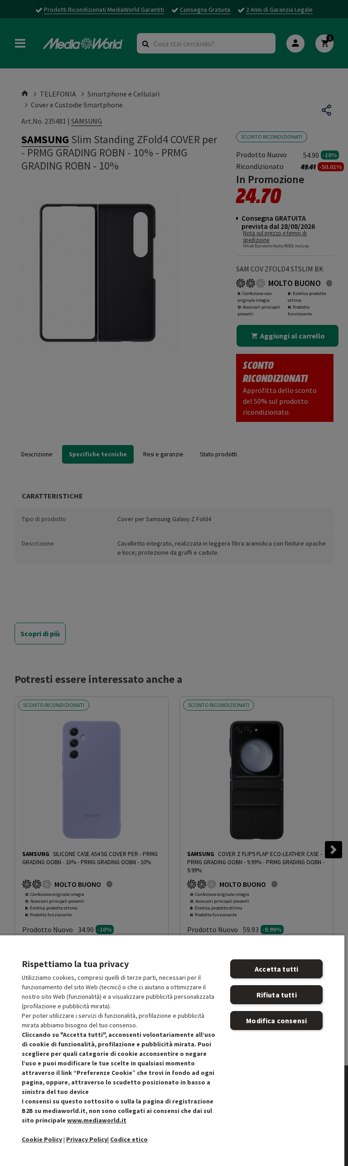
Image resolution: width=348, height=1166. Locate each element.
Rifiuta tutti (276, 994)
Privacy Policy (86, 1139)
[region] (172, 1050)
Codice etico (129, 1139)
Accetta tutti (276, 968)
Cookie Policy (42, 1139)
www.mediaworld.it (96, 1120)
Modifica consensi (276, 1020)
